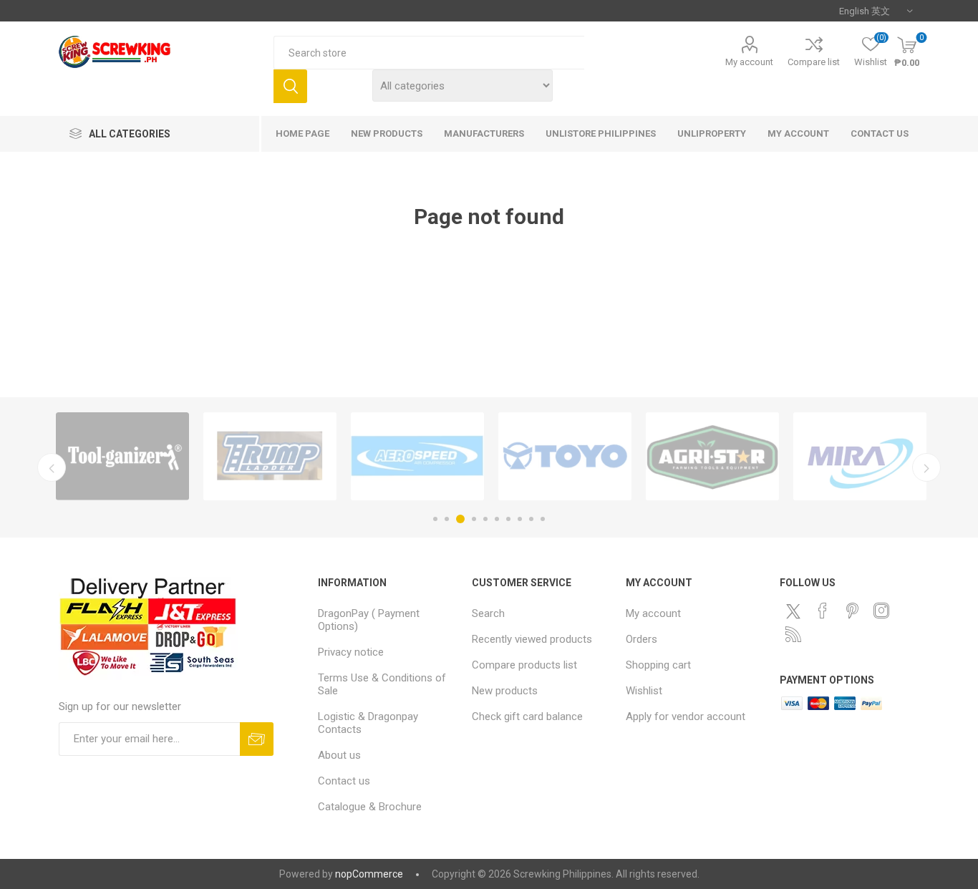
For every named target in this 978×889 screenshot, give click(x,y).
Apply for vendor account (685, 716)
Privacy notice (351, 652)
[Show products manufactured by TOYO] (564, 456)
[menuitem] (387, 620)
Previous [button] (51, 467)
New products (505, 690)
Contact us (344, 780)
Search (290, 86)
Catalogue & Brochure (370, 806)
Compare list (814, 62)
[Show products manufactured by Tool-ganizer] (122, 456)
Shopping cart (658, 665)
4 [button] (474, 519)
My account (749, 62)
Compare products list (524, 665)
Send (256, 739)
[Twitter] (793, 611)
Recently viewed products (532, 639)
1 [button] (435, 519)
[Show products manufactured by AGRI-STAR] (712, 456)
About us (339, 755)
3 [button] (460, 519)
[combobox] (428, 52)
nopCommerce (369, 874)
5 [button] (485, 519)
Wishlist (644, 690)
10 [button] (543, 519)
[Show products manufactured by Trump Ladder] (270, 456)
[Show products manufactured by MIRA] (859, 456)
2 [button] (447, 519)
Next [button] (926, 467)
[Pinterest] (852, 610)
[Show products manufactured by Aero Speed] (417, 456)
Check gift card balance (527, 716)
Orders (641, 639)
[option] (122, 456)
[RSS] (793, 634)
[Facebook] (822, 610)
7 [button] (508, 519)
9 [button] (531, 519)
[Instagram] (881, 610)
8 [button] (520, 519)
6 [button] (497, 519)
